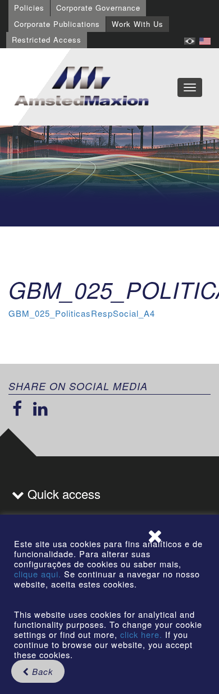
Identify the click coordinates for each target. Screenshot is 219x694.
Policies (29, 7)
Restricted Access (46, 39)
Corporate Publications (57, 23)
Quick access (62, 493)
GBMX (81, 87)
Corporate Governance (98, 7)
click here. (141, 634)
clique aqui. (39, 574)
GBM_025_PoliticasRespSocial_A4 (81, 313)
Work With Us (137, 23)
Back (41, 671)
